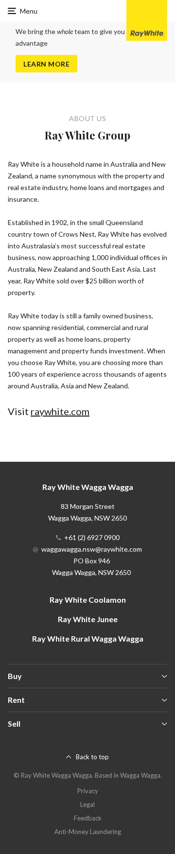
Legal (87, 804)
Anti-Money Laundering (87, 832)
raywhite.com (60, 411)
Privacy (87, 791)
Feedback (88, 818)
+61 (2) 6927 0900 (92, 537)
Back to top (92, 757)
